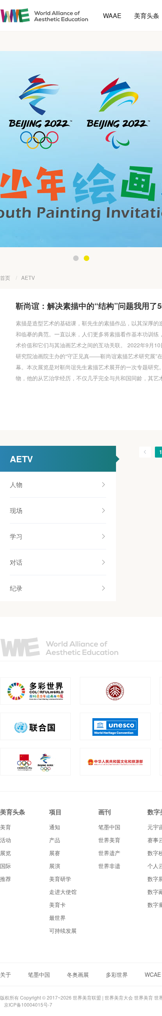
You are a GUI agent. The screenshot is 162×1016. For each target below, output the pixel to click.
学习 (16, 536)
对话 (16, 562)
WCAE (153, 974)
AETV (28, 277)
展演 (54, 866)
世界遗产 (109, 853)
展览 (5, 853)
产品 (54, 840)
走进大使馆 (63, 892)
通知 (54, 827)
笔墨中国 (109, 827)
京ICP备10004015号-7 (28, 1004)
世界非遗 (109, 866)
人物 (16, 484)
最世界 (57, 917)
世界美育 (109, 840)
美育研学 (60, 879)
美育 (5, 827)
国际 (5, 866)
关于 (5, 974)
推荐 (5, 879)
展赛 (54, 853)
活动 (5, 840)
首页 (5, 277)
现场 (16, 510)
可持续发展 (63, 930)
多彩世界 (117, 974)
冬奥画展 (78, 974)
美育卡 (57, 904)
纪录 (16, 588)
